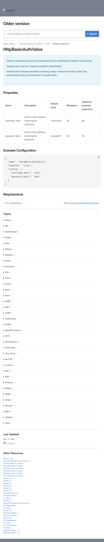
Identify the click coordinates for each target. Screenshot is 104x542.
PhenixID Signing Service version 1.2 (17, 461)
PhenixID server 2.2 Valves (13, 466)
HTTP (47, 43)
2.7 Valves (7, 498)
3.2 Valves (7, 523)
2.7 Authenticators (10, 495)
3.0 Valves (7, 527)
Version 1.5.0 (8, 458)
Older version (9, 43)
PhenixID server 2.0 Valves (13, 463)
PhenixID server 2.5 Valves (31, 43)
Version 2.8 (7, 510)
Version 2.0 (7, 478)
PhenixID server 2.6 (10, 493)
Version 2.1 (7, 480)
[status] (52, 70)
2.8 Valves (7, 508)
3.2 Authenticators (10, 520)
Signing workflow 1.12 (11, 530)
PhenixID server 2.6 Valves (13, 475)
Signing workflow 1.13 (11, 532)
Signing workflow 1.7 (11, 513)
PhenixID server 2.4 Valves (13, 471)
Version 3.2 (7, 518)
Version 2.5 (7, 490)
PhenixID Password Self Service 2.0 (16, 503)
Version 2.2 (7, 483)
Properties (10, 93)
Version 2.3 (7, 485)
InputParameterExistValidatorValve (84, 203)
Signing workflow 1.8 (11, 515)
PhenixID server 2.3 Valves (13, 468)
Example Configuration (19, 150)
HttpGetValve (15, 203)
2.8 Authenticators (10, 505)
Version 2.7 (7, 500)
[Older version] (8, 10)
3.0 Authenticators (10, 525)
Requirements (13, 194)
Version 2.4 (7, 488)
